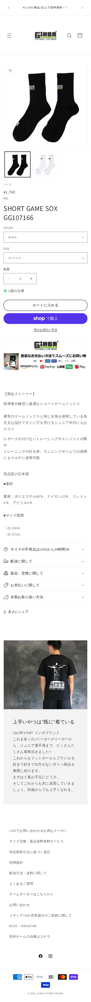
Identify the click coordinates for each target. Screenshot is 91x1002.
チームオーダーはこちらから (31, 894)
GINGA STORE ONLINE (50, 993)
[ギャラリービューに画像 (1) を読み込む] (17, 164)
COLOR (8, 228)
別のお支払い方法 (45, 329)
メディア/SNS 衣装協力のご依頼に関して (40, 915)
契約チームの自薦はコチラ (29, 936)
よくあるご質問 (21, 883)
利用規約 (16, 862)
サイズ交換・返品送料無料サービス (36, 841)
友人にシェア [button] (18, 611)
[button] (9, 35)
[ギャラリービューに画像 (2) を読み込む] (45, 164)
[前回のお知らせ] (9, 8)
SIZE (7, 249)
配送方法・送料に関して (28, 873)
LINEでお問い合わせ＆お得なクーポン (38, 831)
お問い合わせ (19, 905)
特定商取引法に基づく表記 (29, 852)
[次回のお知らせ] (82, 8)
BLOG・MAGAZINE (23, 926)
